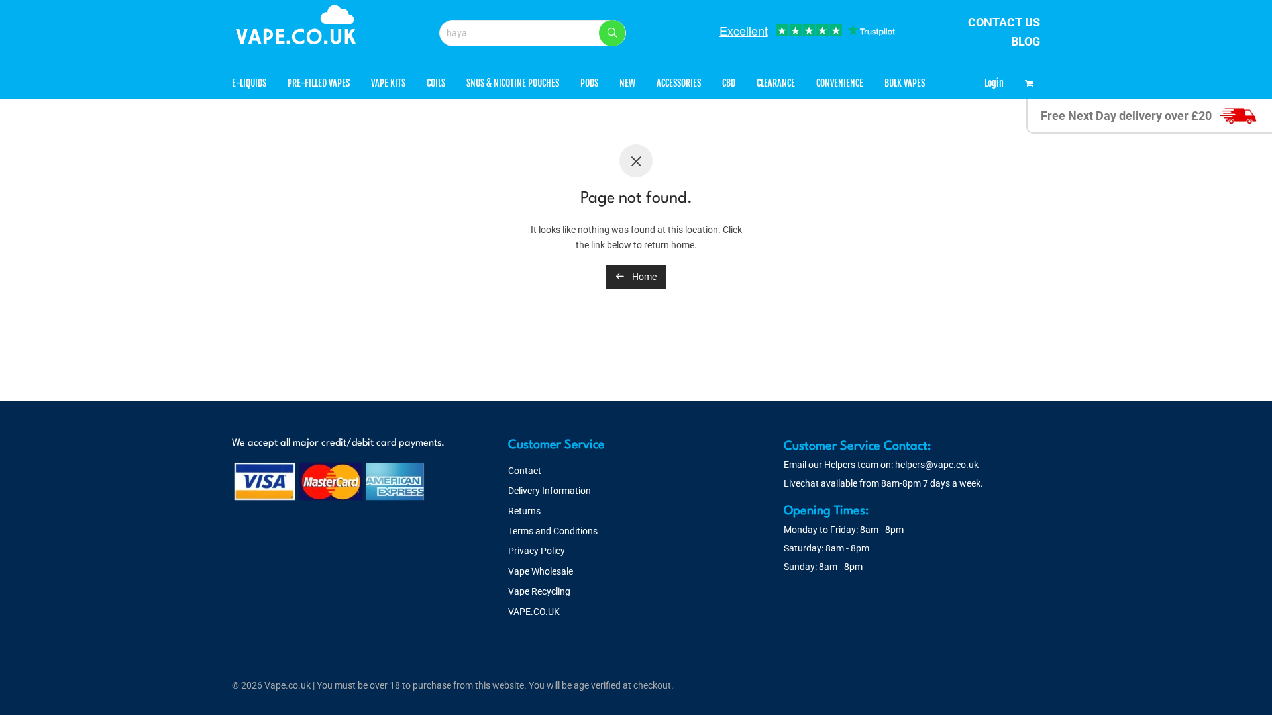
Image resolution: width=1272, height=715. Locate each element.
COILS (436, 83)
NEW (627, 83)
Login (994, 83)
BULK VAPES (904, 83)
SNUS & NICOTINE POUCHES (512, 83)
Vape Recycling (539, 591)
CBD (728, 83)
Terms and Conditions (553, 531)
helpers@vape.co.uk (937, 464)
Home (643, 276)
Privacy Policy (536, 551)
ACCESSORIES (679, 83)
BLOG (1025, 41)
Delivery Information (549, 490)
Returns (524, 511)
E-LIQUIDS (249, 83)
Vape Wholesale (540, 571)
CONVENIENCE (839, 83)
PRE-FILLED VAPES (319, 83)
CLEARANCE (776, 83)
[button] (612, 33)
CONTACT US (1004, 22)
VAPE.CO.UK (534, 611)
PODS (589, 83)
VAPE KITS (388, 83)
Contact (524, 470)
